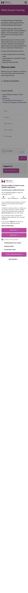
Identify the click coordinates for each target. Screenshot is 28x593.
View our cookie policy (8, 225)
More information (13, 259)
